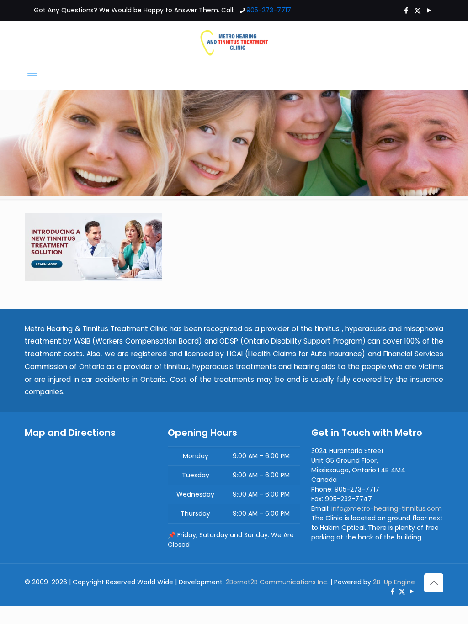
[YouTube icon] (428, 10)
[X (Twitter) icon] (417, 10)
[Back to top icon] (433, 582)
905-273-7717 (268, 10)
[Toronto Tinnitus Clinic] (234, 42)
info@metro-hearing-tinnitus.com (386, 508)
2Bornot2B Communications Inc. (277, 582)
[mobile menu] (32, 76)
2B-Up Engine (394, 582)
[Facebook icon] (406, 10)
